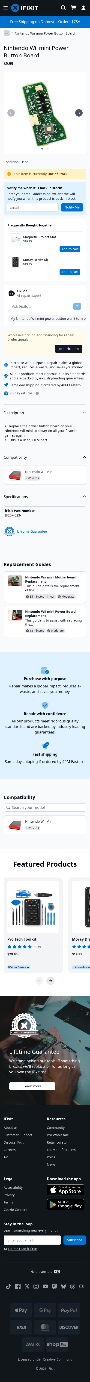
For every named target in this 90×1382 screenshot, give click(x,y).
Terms (8, 1202)
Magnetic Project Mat (39, 237)
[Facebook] (18, 1286)
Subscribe (75, 1240)
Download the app (64, 1178)
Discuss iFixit (14, 1142)
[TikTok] (8, 1286)
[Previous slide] (39, 981)
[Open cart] (73, 7)
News (51, 1164)
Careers (10, 1149)
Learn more (32, 1086)
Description (14, 412)
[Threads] (72, 1286)
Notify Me (72, 207)
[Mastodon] (54, 1286)
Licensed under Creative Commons (45, 1359)
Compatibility (15, 457)
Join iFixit (69, 348)
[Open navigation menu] (5, 7)
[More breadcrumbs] (7, 33)
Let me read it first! (22, 1249)
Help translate (41, 1271)
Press (51, 1157)
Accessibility (13, 1187)
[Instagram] (36, 1286)
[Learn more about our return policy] (37, 393)
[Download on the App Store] (65, 1189)
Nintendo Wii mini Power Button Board (45, 33)
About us (11, 1127)
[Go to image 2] (48, 148)
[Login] (83, 8)
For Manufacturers (61, 1149)
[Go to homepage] (26, 8)
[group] (11, 112)
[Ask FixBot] (77, 306)
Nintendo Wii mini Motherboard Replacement (50, 579)
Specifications (16, 496)
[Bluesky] (63, 1286)
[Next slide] (50, 981)
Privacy (9, 1195)
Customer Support (18, 1135)
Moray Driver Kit (35, 260)
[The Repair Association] (81, 1286)
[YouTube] (45, 1286)
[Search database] (63, 7)
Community (56, 1127)
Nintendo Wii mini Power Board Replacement (50, 613)
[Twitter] (27, 1286)
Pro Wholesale (58, 1135)
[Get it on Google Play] (65, 1204)
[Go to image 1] (42, 148)
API (6, 1157)
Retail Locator (57, 1142)
